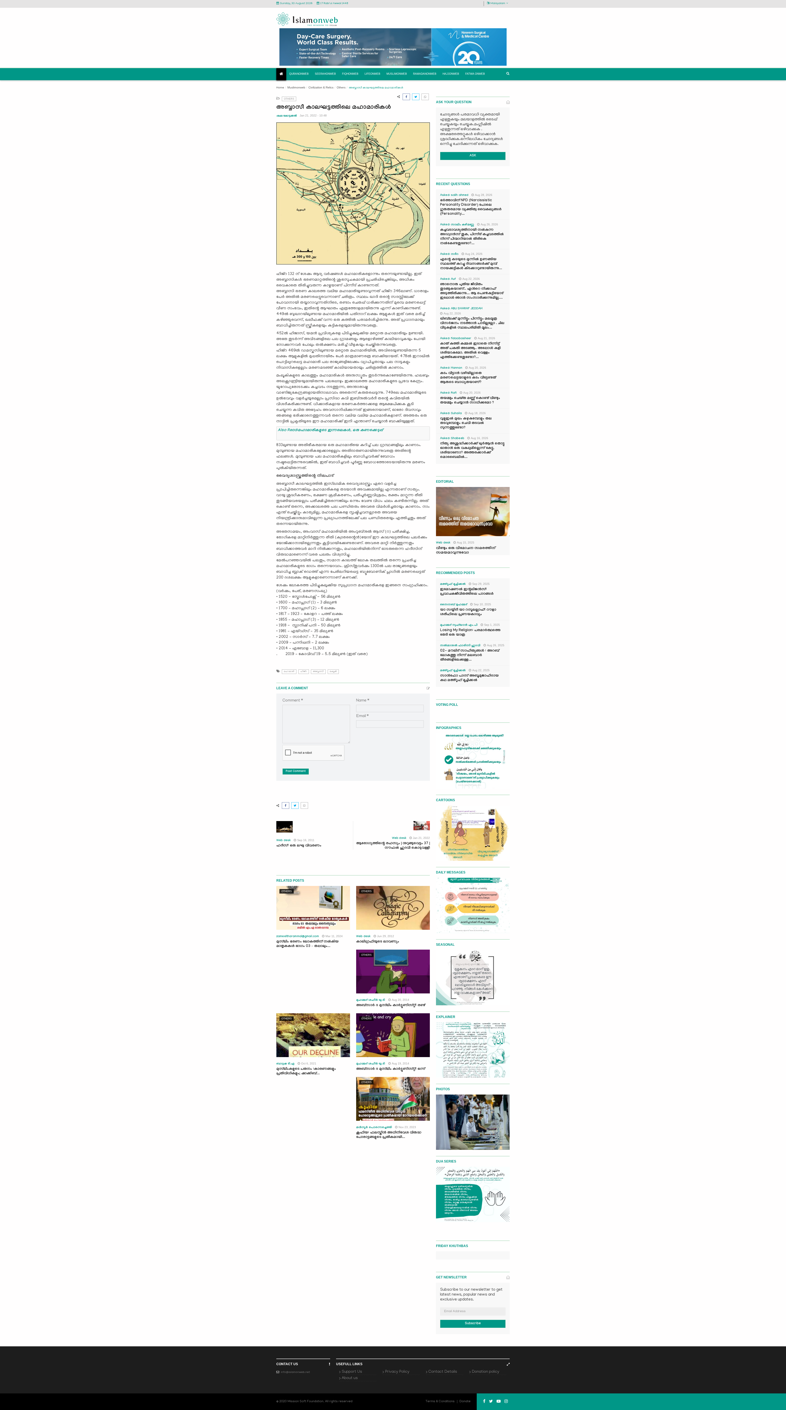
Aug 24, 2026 (473, 253)
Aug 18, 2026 (477, 413)
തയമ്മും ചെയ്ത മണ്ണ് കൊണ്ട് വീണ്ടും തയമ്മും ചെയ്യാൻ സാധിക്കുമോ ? (470, 400)
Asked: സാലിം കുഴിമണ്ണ (457, 225)
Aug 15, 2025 (465, 542)
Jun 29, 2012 (385, 936)
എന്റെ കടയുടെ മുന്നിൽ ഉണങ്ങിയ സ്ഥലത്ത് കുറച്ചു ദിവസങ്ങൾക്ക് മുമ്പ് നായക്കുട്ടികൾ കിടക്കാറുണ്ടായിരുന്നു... (471, 264)
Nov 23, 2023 (407, 1127)
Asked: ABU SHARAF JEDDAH (461, 309)
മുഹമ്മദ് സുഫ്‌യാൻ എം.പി (459, 625)
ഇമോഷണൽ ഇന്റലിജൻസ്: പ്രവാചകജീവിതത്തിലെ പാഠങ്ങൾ (467, 592)
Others (341, 87)
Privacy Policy (397, 1372)
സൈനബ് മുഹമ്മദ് (453, 605)
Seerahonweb (325, 73)
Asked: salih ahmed (454, 195)
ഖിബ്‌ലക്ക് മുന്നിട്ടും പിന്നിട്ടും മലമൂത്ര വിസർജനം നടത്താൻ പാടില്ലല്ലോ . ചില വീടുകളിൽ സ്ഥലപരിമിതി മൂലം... (472, 323)
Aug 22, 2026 (471, 278)
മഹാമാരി (289, 671)
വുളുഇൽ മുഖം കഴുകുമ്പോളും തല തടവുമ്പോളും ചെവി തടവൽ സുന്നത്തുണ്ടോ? (466, 423)
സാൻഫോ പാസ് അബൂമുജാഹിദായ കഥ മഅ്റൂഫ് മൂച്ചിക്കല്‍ (469, 678)
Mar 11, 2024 (334, 936)
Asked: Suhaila (451, 414)
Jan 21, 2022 (421, 837)
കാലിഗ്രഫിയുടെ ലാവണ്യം (377, 942)
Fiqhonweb (350, 73)
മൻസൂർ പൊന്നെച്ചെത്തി (374, 1128)
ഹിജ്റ (303, 671)
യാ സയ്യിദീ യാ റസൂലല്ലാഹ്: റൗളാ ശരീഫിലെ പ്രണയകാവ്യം (468, 612)
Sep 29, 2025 (481, 583)
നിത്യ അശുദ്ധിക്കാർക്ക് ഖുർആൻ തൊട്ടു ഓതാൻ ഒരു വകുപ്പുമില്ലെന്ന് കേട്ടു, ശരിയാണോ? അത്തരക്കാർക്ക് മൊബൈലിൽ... (472, 451)
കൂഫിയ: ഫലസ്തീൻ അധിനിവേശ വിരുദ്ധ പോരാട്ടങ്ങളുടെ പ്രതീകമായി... (388, 1135)
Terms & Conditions (440, 1401)
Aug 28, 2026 (483, 195)
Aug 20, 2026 (477, 367)
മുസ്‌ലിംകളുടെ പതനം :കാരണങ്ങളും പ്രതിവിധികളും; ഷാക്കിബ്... (306, 1071)
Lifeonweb (372, 73)
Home (280, 87)
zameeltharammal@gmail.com (297, 937)
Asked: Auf (448, 279)
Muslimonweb (396, 73)
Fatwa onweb (475, 73)
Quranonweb (299, 73)
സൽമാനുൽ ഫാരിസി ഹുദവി (460, 646)
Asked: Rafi (448, 393)
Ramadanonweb (424, 73)
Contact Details (442, 1372)
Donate (465, 1401)
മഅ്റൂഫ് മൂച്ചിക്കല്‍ (453, 584)
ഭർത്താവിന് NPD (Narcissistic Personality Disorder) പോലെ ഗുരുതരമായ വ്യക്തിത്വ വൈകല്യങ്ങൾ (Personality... (470, 207)
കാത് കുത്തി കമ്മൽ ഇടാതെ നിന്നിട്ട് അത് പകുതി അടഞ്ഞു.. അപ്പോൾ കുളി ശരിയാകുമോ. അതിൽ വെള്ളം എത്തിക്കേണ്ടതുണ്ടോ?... (470, 351)
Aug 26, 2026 (489, 224)
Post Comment (296, 771)
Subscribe (473, 1324)
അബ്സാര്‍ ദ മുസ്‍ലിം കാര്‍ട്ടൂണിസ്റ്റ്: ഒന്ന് (390, 1069)
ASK (473, 156)
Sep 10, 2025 (482, 604)
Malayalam (497, 3)
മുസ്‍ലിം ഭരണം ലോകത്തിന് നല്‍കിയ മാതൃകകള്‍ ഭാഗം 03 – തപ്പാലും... (307, 944)
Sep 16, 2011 (305, 840)
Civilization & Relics (320, 87)
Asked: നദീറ (449, 254)
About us (350, 1378)
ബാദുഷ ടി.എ (285, 1064)
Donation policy (485, 1372)
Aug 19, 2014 (400, 1063)
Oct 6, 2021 (308, 1063)
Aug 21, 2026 (486, 338)
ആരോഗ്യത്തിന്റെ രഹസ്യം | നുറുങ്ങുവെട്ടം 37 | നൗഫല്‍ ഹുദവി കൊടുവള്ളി (393, 846)
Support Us (352, 1372)
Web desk (283, 841)
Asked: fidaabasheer (455, 339)
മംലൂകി (333, 671)
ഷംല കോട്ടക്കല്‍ (286, 115)
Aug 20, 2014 (400, 999)
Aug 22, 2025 (481, 670)
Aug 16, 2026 (479, 438)
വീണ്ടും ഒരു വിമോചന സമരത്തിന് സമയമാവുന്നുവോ (465, 550)
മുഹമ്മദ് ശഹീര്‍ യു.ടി (370, 1000)
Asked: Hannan (451, 368)
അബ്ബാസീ (318, 671)
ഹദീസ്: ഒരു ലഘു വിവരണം (298, 846)
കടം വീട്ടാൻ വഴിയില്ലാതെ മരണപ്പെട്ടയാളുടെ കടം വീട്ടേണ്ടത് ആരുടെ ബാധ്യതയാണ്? (468, 378)
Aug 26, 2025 (495, 645)
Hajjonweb (451, 73)
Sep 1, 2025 (492, 624)
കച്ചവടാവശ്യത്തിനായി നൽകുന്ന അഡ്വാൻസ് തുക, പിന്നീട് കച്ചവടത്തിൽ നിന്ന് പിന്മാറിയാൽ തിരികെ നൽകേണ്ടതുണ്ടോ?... (472, 237)
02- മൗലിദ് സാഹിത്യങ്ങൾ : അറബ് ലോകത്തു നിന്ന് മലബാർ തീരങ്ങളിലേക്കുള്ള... (469, 655)
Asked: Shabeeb (452, 439)
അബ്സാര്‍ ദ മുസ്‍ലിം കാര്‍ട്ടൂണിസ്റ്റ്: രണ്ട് (390, 1005)
